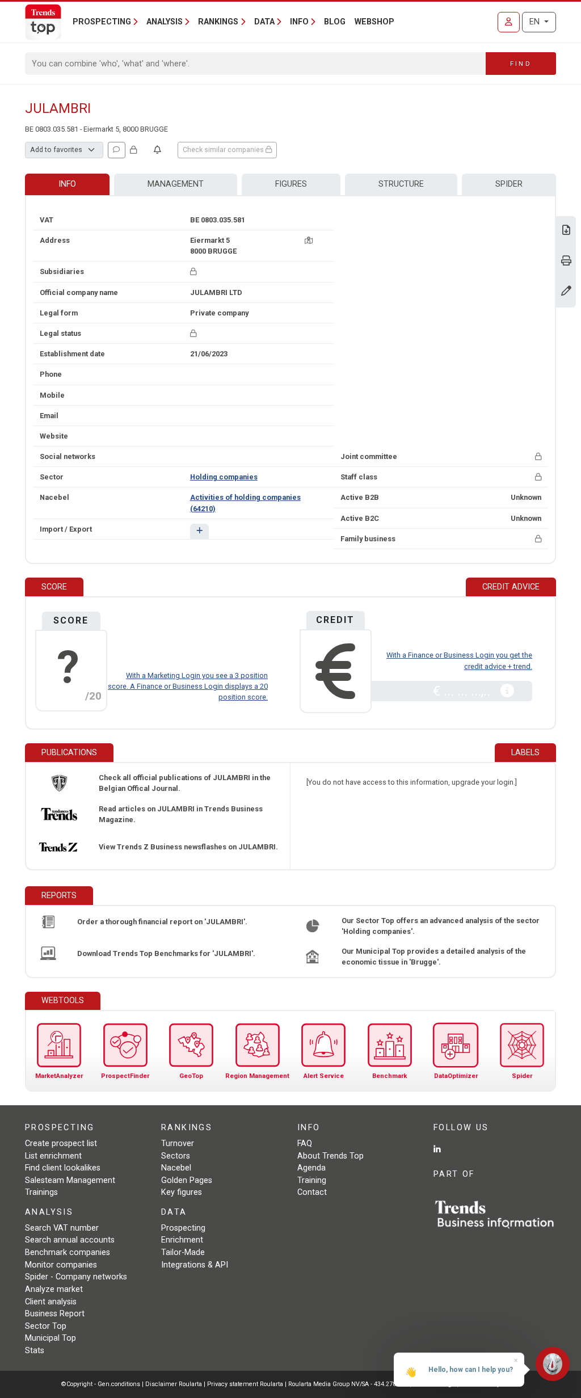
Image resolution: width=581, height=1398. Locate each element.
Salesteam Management (70, 1180)
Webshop (374, 22)
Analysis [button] (164, 22)
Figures (291, 184)
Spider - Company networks (76, 1277)
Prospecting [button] (102, 22)
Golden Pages (186, 1180)
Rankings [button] (218, 22)
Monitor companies (61, 1265)
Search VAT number (62, 1228)
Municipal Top (50, 1338)
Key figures (181, 1192)
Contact (312, 1192)
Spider (509, 184)
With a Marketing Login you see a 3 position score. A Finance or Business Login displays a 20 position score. (188, 686)
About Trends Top (330, 1156)
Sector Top (45, 1326)
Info (67, 184)
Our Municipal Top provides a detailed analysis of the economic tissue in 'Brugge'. (434, 956)
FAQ (304, 1143)
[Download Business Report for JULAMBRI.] (566, 231)
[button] (199, 531)
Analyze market (54, 1289)
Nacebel (176, 1168)
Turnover (177, 1143)
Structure (401, 184)
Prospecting (183, 1228)
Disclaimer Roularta (173, 1384)
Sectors (175, 1156)
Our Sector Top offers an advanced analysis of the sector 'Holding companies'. (441, 926)
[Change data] (566, 292)
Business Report (55, 1314)
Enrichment (182, 1240)
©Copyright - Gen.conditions (100, 1384)
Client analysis (51, 1302)
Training (311, 1180)
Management (176, 184)
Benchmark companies (67, 1252)
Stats (34, 1350)
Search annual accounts (70, 1240)
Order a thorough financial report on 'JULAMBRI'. (162, 921)
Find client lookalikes (62, 1168)
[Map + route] (309, 240)
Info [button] (299, 22)
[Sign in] (509, 22)
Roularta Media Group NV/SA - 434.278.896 (349, 1384)
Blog (335, 22)
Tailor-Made (183, 1252)
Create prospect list (61, 1143)
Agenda (311, 1168)
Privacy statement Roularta (245, 1384)
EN (535, 22)
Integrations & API (194, 1265)
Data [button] (264, 22)
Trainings (41, 1192)
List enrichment (53, 1156)
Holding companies (224, 477)
